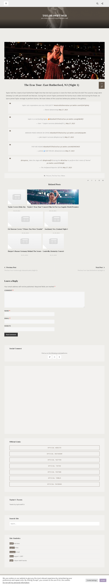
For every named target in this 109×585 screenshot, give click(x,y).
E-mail (18, 552)
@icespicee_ (25, 160)
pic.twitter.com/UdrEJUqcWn (76, 133)
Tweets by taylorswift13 (16, 504)
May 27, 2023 (63, 110)
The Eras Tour (56, 175)
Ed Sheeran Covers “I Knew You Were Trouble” (25, 229)
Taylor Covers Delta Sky (17, 207)
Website (7, 326)
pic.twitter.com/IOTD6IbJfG (55, 163)
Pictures (48, 175)
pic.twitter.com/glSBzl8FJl (75, 119)
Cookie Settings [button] (92, 580)
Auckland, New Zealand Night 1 (56, 229)
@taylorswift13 (48, 160)
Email (7, 318)
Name (7, 311)
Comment (8, 290)
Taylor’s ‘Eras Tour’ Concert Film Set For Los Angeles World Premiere (53, 207)
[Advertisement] (54, 36)
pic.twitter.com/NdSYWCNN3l (70, 147)
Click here (17, 543)
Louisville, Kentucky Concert (53, 251)
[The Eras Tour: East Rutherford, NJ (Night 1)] (88, 180)
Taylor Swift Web (54, 15)
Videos (63, 175)
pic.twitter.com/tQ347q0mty (79, 105)
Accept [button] (103, 580)
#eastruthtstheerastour (62, 105)
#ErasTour (64, 160)
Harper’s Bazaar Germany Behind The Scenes (24, 251)
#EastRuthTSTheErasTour (57, 119)
